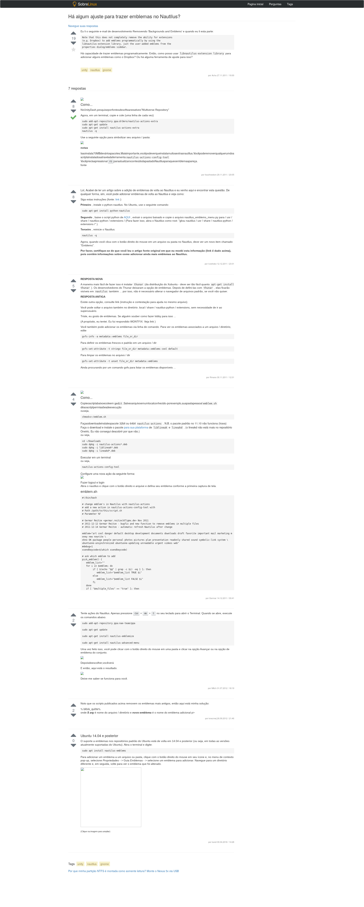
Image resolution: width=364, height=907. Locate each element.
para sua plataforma (136, 427)
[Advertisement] (267, 421)
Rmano (213, 377)
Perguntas (275, 4)
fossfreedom (211, 174)
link (117, 199)
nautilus (95, 70)
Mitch (214, 688)
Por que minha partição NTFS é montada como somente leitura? (107, 871)
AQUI (127, 217)
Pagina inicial (255, 4)
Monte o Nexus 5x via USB (163, 871)
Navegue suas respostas (83, 26)
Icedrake (212, 263)
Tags (290, 4)
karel (214, 841)
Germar (213, 598)
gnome (107, 70)
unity (84, 70)
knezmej (213, 718)
